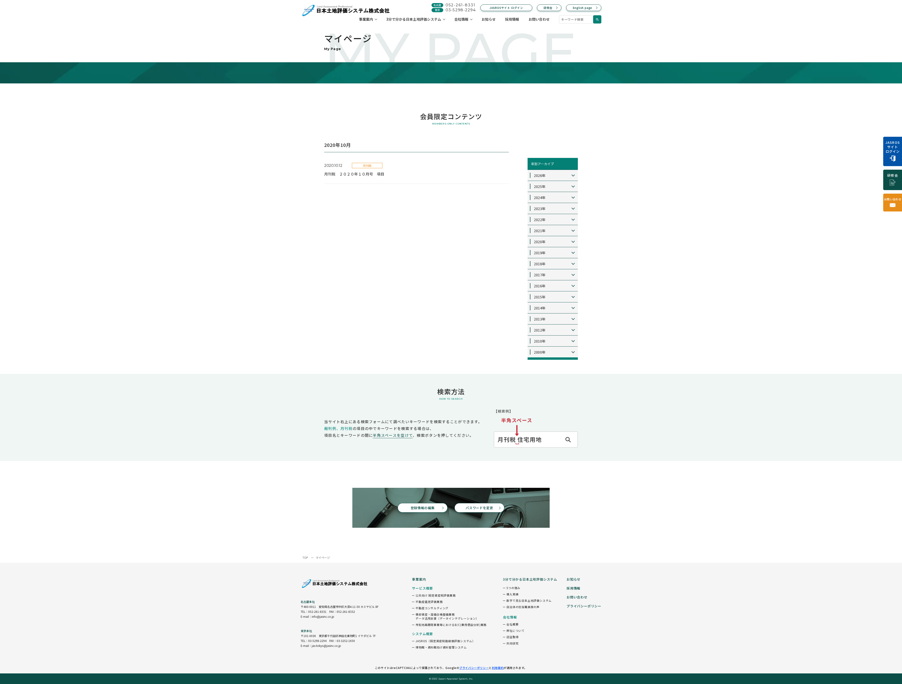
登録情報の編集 (423, 507)
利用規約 (498, 668)
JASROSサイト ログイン (506, 8)
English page (582, 8)
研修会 (548, 8)
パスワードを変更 (479, 507)
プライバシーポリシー (474, 668)
